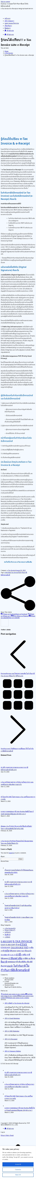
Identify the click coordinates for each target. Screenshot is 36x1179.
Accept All (18, 1164)
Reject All (18, 1175)
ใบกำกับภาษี (19, 965)
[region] (18, 1162)
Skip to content (5, 1)
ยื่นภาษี (4, 962)
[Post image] (6, 765)
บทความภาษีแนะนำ (24, 951)
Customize (18, 1169)
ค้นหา (3, 856)
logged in (11, 853)
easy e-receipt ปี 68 (10, 945)
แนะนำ (10, 966)
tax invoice (17, 947)
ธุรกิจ (6, 950)
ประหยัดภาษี (5, 955)
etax (23, 944)
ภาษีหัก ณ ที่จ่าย (29, 958)
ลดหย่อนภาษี (12, 962)
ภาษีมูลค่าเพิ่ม (15, 958)
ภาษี (18, 954)
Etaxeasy (5, 947)
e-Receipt (7, 572)
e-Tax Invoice (11, 570)
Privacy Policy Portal (7, 1135)
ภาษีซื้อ (23, 955)
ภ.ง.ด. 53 (13, 955)
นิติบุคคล (13, 951)
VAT (26, 947)
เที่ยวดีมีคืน (22, 962)
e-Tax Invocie (14, 572)
